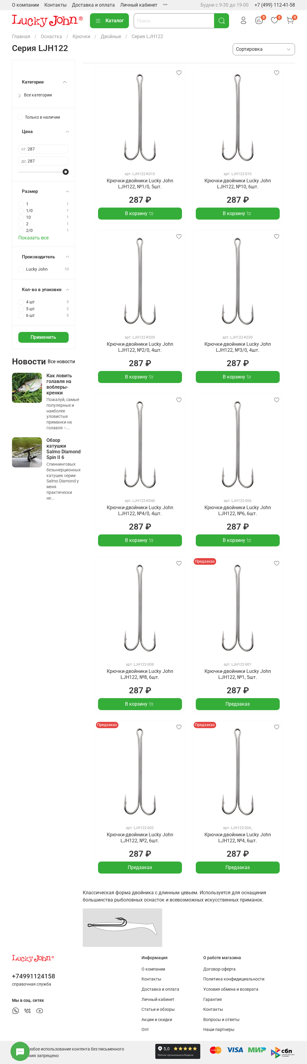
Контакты (55, 5)
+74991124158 (33, 976)
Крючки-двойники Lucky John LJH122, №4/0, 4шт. (140, 510)
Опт (145, 1029)
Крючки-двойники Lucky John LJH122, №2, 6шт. (140, 838)
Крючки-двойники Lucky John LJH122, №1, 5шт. (237, 674)
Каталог (115, 20)
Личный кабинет (138, 5)
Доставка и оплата (93, 5)
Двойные (111, 36)
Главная (21, 36)
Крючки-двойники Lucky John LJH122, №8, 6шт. (140, 674)
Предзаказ (237, 704)
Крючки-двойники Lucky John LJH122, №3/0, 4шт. (237, 347)
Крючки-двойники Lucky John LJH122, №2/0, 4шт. (140, 347)
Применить (43, 337)
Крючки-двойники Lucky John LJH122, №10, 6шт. (237, 184)
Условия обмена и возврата (230, 989)
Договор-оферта (219, 969)
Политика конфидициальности (233, 979)
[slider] (65, 171)
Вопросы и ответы (221, 1019)
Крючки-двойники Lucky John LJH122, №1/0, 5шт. (140, 184)
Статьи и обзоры (158, 1009)
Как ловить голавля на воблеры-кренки (59, 384)
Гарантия (212, 999)
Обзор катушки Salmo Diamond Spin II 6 (63, 449)
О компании (25, 5)
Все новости (61, 361)
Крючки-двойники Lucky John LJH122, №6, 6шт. (237, 510)
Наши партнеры (218, 1029)
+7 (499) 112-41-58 (275, 5)
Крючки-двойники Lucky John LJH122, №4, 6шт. (237, 838)
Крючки (81, 36)
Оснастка (51, 36)
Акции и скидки (157, 1019)
